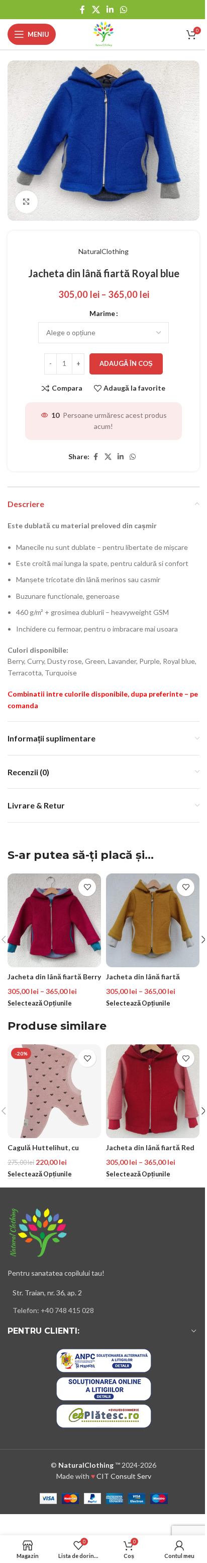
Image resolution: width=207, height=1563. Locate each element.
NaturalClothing (103, 251)
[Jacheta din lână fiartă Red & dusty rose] (152, 1091)
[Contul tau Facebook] (82, 9)
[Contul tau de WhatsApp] (124, 9)
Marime (102, 313)
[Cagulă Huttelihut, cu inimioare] (54, 1091)
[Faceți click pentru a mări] (26, 202)
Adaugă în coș (126, 363)
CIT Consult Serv (123, 1476)
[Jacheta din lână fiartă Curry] (152, 920)
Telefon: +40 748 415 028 (53, 1310)
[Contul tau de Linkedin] (110, 9)
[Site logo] (103, 33)
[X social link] (95, 9)
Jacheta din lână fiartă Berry (54, 976)
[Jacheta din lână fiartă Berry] (54, 920)
